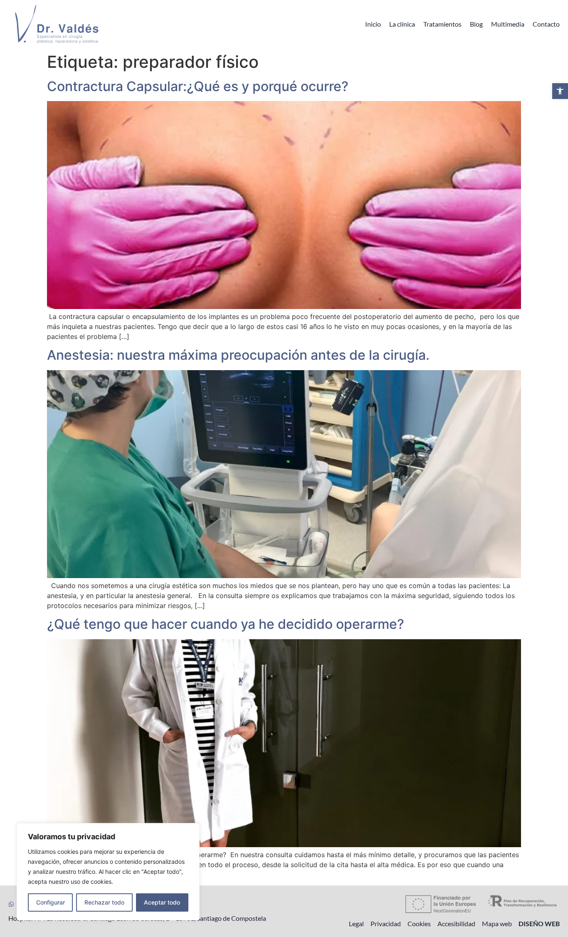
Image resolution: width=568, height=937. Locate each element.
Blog (476, 24)
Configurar (50, 902)
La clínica (402, 24)
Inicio (373, 24)
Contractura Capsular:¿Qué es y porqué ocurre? (197, 86)
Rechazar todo (104, 902)
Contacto (546, 24)
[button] (560, 91)
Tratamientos (442, 24)
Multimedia (507, 24)
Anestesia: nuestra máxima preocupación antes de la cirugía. (238, 355)
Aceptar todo (162, 902)
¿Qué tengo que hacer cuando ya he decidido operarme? (225, 624)
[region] (108, 871)
